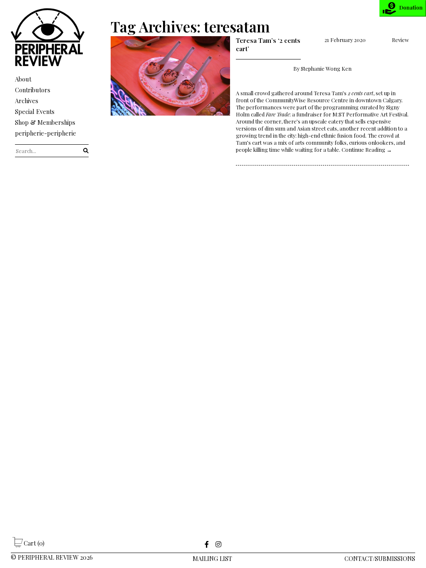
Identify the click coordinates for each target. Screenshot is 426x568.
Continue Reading (367, 149)
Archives (26, 100)
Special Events (34, 111)
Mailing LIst (212, 558)
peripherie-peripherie (45, 133)
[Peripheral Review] (52, 63)
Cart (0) (34, 543)
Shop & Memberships (45, 122)
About (23, 79)
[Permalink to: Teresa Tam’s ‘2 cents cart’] (170, 100)
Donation (411, 7)
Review (400, 39)
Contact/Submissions (379, 558)
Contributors (32, 90)
